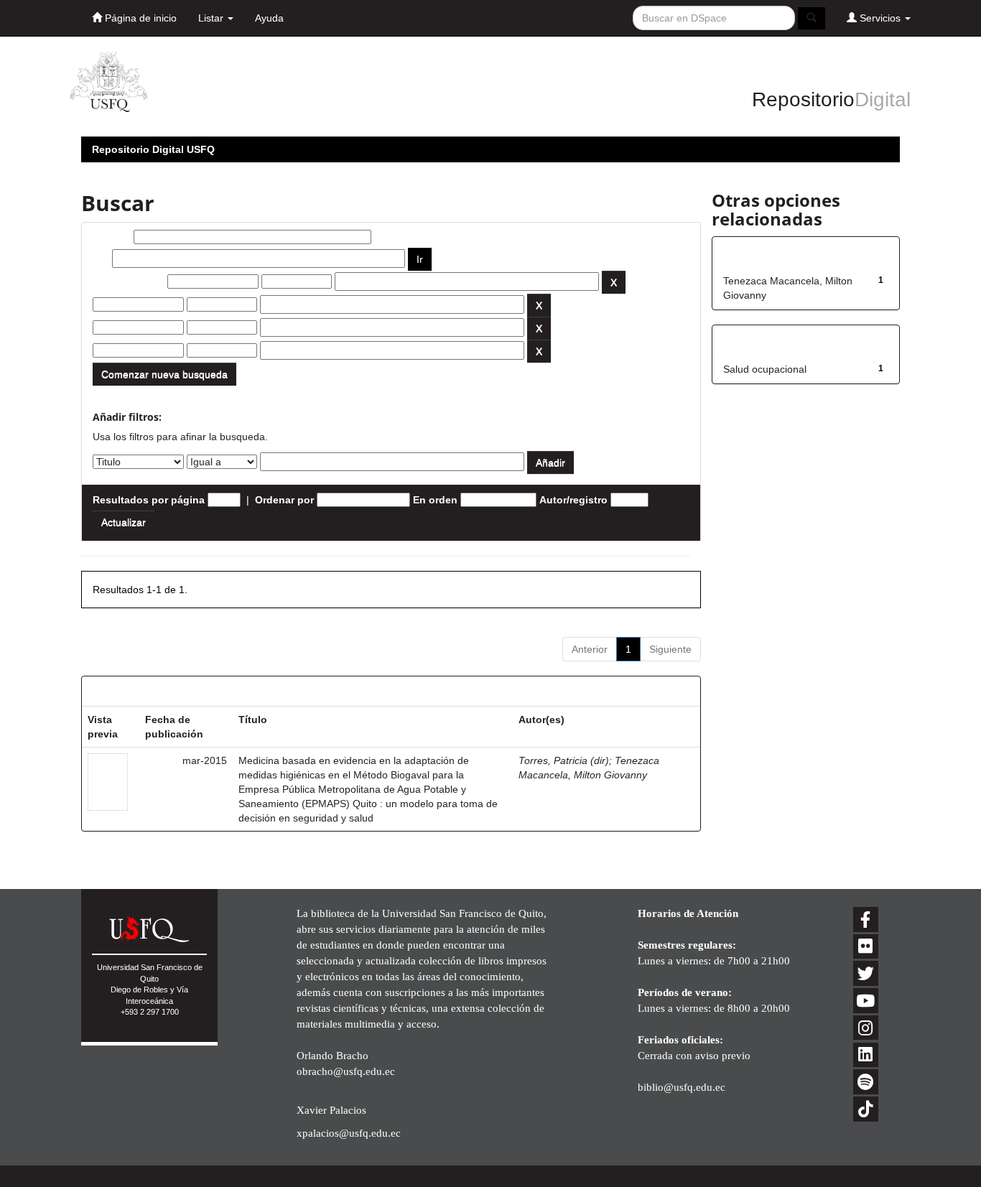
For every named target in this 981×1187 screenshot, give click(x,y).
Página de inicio (139, 18)
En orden (435, 500)
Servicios (880, 18)
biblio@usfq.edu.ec (681, 1087)
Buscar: (112, 237)
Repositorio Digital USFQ (153, 149)
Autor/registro (573, 500)
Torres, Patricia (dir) (564, 760)
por (101, 258)
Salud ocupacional (764, 369)
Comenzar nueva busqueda (164, 374)
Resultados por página (149, 500)
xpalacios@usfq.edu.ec (349, 1133)
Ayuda (269, 18)
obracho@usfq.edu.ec (346, 1071)
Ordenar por (284, 500)
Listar (212, 18)
